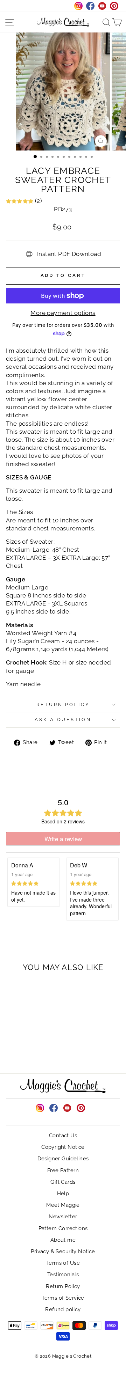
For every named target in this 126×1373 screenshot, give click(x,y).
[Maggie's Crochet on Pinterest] (81, 1108)
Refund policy (62, 1309)
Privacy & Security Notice (63, 1251)
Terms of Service (63, 1298)
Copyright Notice (63, 1147)
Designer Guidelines (63, 1158)
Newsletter (63, 1216)
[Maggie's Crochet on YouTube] (67, 1108)
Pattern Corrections (63, 1228)
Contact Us (63, 1135)
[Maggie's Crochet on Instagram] (40, 1108)
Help (63, 1193)
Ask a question (63, 719)
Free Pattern (63, 1170)
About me (63, 1240)
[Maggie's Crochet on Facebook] (53, 1108)
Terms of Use (63, 1263)
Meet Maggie (63, 1205)
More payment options (62, 312)
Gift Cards (62, 1182)
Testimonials (63, 1274)
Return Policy (63, 704)
